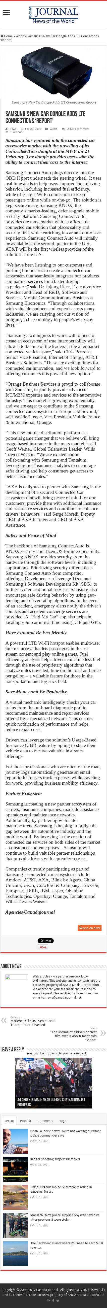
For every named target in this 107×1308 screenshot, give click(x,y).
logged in (51, 1053)
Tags (62, 1121)
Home (8, 36)
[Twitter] (58, 1301)
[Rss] (49, 1301)
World (20, 36)
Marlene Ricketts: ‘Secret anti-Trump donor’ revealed (32, 1021)
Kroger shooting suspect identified (55, 1159)
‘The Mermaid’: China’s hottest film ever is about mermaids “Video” (74, 1034)
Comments (45, 1121)
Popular (25, 1121)
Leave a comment (78, 129)
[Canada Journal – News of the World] (53, 13)
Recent (9, 1121)
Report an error (89, 928)
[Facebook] (53, 1301)
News (12, 129)
